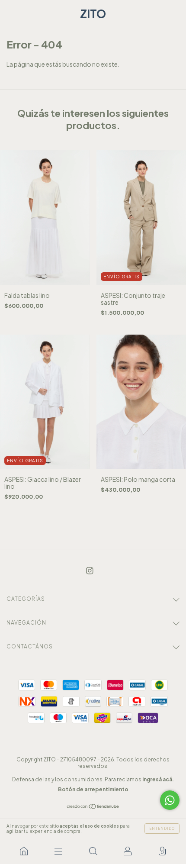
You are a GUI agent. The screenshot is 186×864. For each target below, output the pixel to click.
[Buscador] (93, 851)
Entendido (162, 828)
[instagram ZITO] (89, 570)
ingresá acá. (158, 779)
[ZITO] (23, 851)
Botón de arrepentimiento (93, 789)
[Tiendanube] (93, 807)
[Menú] (58, 851)
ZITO (93, 13)
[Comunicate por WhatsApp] (170, 800)
